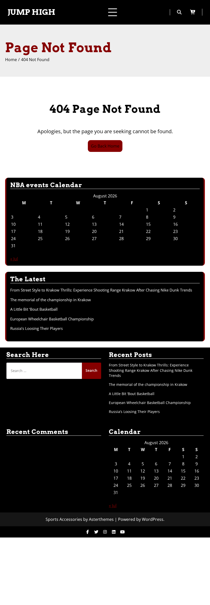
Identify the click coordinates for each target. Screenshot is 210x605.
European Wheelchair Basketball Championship (52, 318)
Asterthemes (101, 519)
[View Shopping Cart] (196, 12)
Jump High (31, 12)
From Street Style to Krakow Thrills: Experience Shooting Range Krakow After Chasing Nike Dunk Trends (101, 290)
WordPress (152, 519)
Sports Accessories (64, 519)
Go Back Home (105, 146)
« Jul (14, 259)
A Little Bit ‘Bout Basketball (34, 309)
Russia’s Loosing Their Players (36, 328)
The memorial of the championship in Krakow (50, 299)
